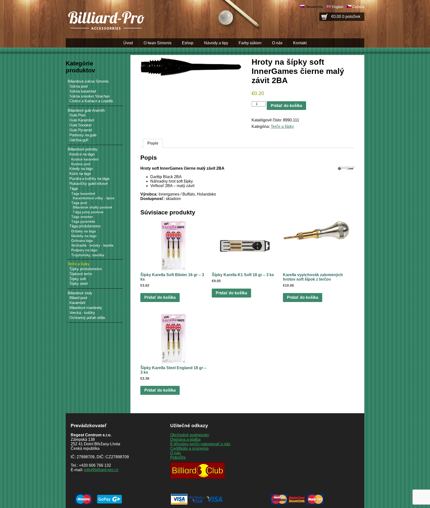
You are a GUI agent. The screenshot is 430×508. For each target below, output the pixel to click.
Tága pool (79, 203)
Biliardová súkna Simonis (88, 81)
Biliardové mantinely (85, 308)
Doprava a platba (185, 439)
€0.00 (345, 16)
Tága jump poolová (88, 212)
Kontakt (300, 43)
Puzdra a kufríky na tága (89, 179)
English (337, 7)
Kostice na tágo (82, 154)
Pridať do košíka (286, 105)
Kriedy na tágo (81, 169)
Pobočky (178, 457)
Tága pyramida (83, 221)
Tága (73, 189)
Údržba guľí (78, 140)
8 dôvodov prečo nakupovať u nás (200, 444)
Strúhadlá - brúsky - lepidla (92, 245)
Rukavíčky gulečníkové (88, 184)
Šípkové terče (80, 274)
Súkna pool (78, 86)
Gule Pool (77, 115)
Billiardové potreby (83, 149)
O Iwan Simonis (157, 43)
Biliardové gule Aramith (86, 110)
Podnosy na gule (83, 135)
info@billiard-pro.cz (101, 470)
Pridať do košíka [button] (160, 297)
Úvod (128, 43)
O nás (277, 43)
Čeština (358, 7)
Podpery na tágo (84, 250)
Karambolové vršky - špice (93, 198)
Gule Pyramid (80, 130)
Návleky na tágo (84, 236)
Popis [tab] (152, 143)
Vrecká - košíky (82, 313)
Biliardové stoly (80, 293)
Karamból (77, 303)
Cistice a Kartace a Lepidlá (91, 101)
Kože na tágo (80, 174)
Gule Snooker (80, 125)
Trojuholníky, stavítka (87, 255)
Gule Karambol (81, 120)
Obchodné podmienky (189, 435)
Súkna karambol (82, 91)
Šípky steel (78, 284)
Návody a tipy (216, 43)
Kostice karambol (84, 159)
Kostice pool (80, 164)
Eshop (187, 43)
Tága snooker (82, 217)
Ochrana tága (82, 241)
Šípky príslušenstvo (85, 269)
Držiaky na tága (83, 231)
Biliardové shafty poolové (92, 207)
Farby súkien (250, 43)
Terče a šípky (282, 126)
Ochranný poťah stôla (87, 318)
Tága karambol (83, 194)
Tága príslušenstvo (85, 226)
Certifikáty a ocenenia (189, 448)
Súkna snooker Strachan (89, 96)
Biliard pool (78, 298)
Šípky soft (77, 279)
